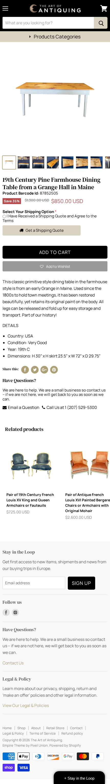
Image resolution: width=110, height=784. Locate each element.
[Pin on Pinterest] (54, 370)
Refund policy (72, 733)
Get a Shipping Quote (44, 230)
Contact (76, 728)
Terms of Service (42, 733)
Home (7, 728)
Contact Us (13, 663)
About (36, 728)
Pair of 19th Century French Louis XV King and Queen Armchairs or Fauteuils (30, 500)
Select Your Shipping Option (28, 211)
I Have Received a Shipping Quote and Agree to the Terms (50, 218)
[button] (55, 266)
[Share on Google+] (44, 370)
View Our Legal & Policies (26, 705)
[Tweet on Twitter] (35, 370)
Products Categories (57, 36)
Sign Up (81, 583)
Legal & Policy (13, 733)
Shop (21, 728)
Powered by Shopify (65, 745)
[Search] (100, 23)
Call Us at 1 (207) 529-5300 (71, 407)
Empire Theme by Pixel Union (25, 745)
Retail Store (55, 728)
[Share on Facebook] (25, 370)
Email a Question (23, 407)
